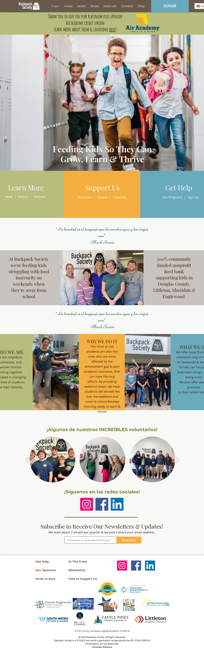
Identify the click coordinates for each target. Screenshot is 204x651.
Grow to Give (45, 579)
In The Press (77, 561)
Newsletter (77, 570)
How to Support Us (82, 579)
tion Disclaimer (105, 647)
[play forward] (177, 459)
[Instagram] (86, 504)
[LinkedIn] (117, 504)
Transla (95, 647)
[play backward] (27, 459)
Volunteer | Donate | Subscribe (102, 197)
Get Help (42, 561)
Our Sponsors (46, 570)
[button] (52, 459)
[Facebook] (101, 504)
